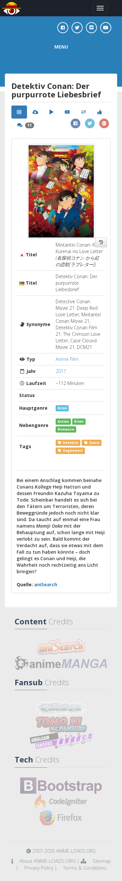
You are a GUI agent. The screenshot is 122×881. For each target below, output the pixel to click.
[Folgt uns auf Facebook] (63, 28)
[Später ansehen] (101, 242)
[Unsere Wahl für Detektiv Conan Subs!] (61, 740)
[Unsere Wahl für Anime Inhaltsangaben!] (61, 647)
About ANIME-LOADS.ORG (47, 861)
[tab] (19, 112)
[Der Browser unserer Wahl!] (61, 818)
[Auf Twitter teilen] (90, 123)
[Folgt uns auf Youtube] (106, 28)
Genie (94, 442)
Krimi (62, 408)
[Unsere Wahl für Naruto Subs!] (61, 724)
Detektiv (70, 442)
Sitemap (102, 861)
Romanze (66, 429)
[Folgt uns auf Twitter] (77, 28)
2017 (61, 371)
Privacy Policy (38, 867)
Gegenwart (72, 450)
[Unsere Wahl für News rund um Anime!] (61, 663)
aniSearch (45, 584)
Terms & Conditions (84, 867)
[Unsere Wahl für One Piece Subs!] (61, 708)
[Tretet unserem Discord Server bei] (91, 28)
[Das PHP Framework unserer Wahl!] (61, 802)
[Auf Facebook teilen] (75, 123)
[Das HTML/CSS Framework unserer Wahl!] (61, 785)
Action (63, 421)
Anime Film (67, 359)
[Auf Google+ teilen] (104, 123)
